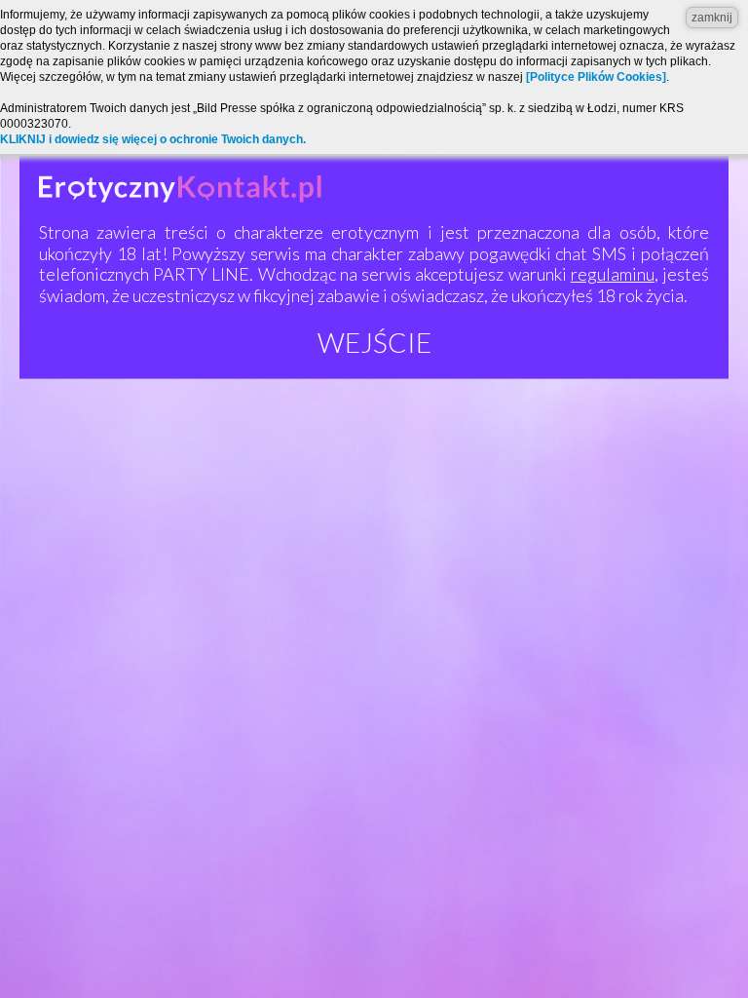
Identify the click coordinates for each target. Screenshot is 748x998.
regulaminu (612, 274)
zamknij (712, 17)
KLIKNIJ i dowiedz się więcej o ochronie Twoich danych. (153, 139)
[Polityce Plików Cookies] (596, 77)
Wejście (374, 342)
